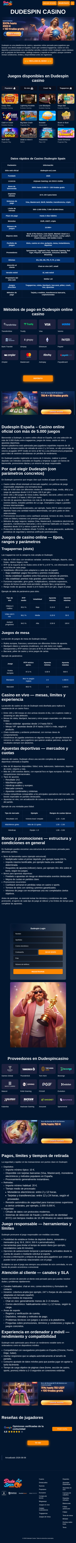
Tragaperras (64, 88)
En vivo (27, 88)
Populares (8, 88)
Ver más (38, 1443)
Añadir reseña (62, 1429)
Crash (45, 88)
